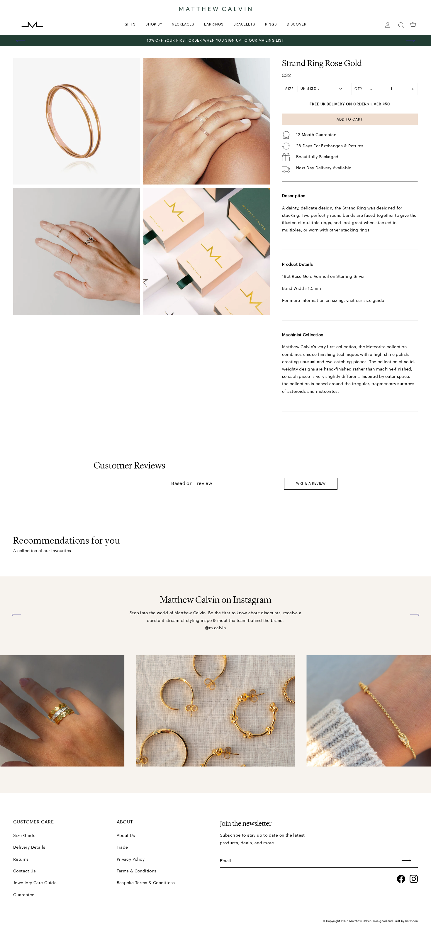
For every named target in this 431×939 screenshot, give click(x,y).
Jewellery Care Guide (35, 883)
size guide (374, 301)
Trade (122, 847)
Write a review (310, 483)
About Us (126, 836)
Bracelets (244, 24)
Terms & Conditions (137, 871)
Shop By (153, 24)
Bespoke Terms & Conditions (146, 883)
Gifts (130, 24)
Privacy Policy (131, 859)
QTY (358, 89)
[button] (21, 40)
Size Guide (24, 836)
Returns (21, 859)
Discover (296, 24)
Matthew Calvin (360, 921)
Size (289, 89)
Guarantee (24, 895)
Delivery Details (29, 847)
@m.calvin (215, 628)
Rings (271, 24)
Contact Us (24, 871)
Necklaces (183, 24)
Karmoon (411, 921)
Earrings (213, 24)
